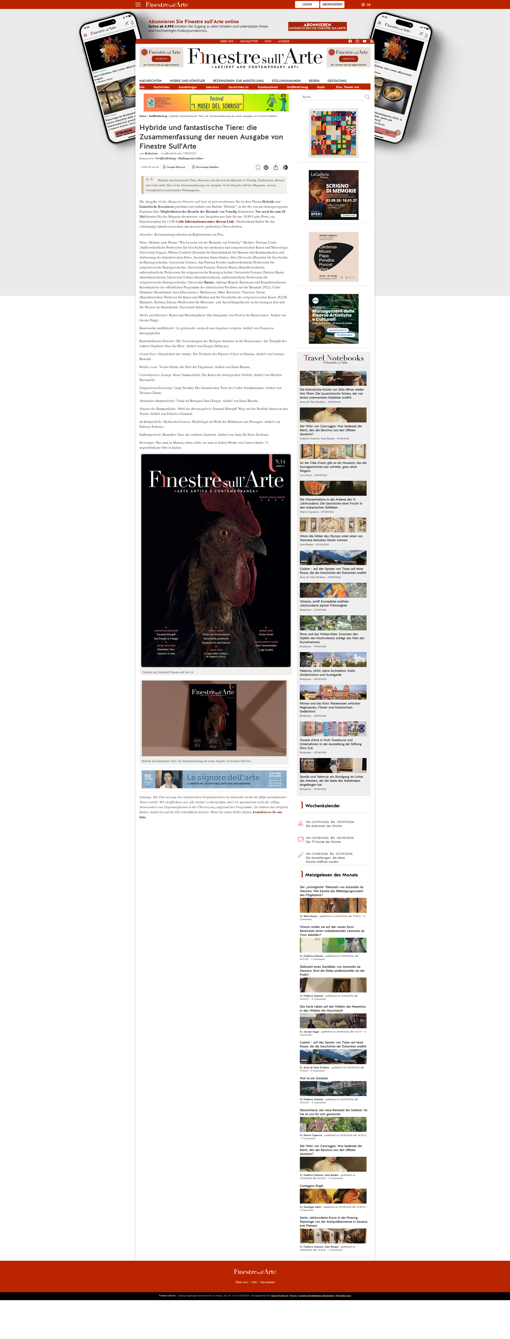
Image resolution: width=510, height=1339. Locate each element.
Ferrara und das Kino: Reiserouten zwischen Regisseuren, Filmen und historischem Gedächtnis (330, 707)
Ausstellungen (187, 87)
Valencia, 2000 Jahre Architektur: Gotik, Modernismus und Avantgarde (328, 673)
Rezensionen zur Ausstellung (238, 81)
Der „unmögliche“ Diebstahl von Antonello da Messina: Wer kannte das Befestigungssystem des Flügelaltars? (331, 891)
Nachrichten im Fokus (238, 87)
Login (307, 4)
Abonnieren (332, 4)
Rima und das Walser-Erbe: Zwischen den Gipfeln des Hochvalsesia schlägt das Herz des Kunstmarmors (332, 638)
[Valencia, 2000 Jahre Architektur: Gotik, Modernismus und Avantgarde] (333, 660)
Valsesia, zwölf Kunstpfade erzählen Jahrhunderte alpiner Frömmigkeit (324, 603)
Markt (321, 87)
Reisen (314, 81)
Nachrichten (150, 81)
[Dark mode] (285, 169)
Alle (142, 87)
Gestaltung (337, 81)
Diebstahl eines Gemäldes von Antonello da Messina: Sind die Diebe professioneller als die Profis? (332, 971)
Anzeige (283, 41)
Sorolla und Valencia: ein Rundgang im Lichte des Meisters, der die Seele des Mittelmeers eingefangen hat (331, 781)
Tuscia (208, 282)
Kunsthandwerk (268, 87)
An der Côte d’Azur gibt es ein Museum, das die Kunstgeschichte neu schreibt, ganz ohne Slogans (333, 467)
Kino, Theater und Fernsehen (347, 87)
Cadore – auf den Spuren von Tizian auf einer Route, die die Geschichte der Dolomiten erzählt (333, 571)
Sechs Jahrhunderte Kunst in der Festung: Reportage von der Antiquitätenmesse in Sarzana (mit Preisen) (333, 1222)
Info (268, 41)
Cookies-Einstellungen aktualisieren (316, 1295)
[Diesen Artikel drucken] (266, 168)
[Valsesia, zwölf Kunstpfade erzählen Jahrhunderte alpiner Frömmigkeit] (333, 591)
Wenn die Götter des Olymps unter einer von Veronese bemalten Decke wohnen (331, 538)
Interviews (212, 87)
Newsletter (249, 41)
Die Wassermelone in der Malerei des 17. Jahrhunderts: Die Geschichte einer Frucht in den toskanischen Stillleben (331, 503)
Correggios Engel (311, 1186)
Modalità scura (343, 1295)
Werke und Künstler (187, 81)
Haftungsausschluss (191, 158)
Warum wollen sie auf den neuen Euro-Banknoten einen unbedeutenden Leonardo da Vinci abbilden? (332, 931)
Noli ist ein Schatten (314, 1078)
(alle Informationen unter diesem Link (205, 221)
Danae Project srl (279, 1295)
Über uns (226, 41)
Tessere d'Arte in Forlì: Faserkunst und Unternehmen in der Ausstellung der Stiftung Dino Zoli (331, 744)
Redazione (152, 153)
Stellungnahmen (286, 81)
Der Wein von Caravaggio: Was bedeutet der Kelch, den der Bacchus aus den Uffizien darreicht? (331, 430)
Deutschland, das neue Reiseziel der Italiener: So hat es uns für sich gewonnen (333, 1112)
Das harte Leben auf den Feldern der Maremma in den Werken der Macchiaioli (333, 1009)
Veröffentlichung (297, 87)
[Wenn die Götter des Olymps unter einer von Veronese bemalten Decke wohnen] (333, 525)
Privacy (293, 1295)
